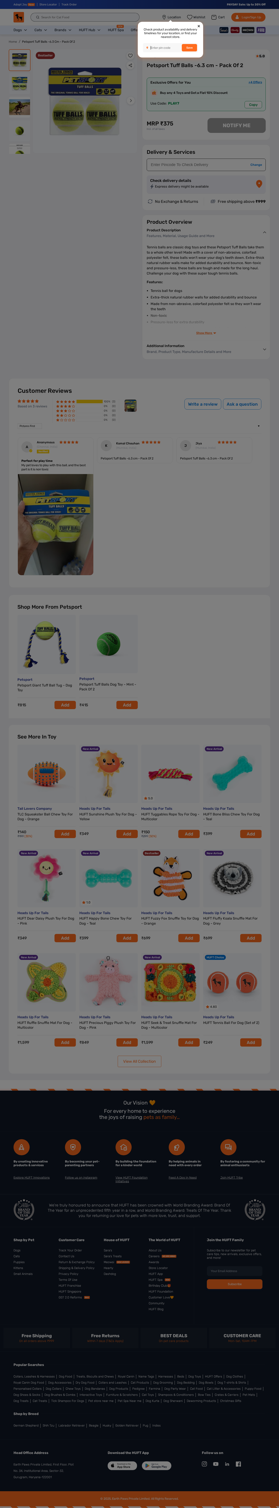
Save (189, 47)
